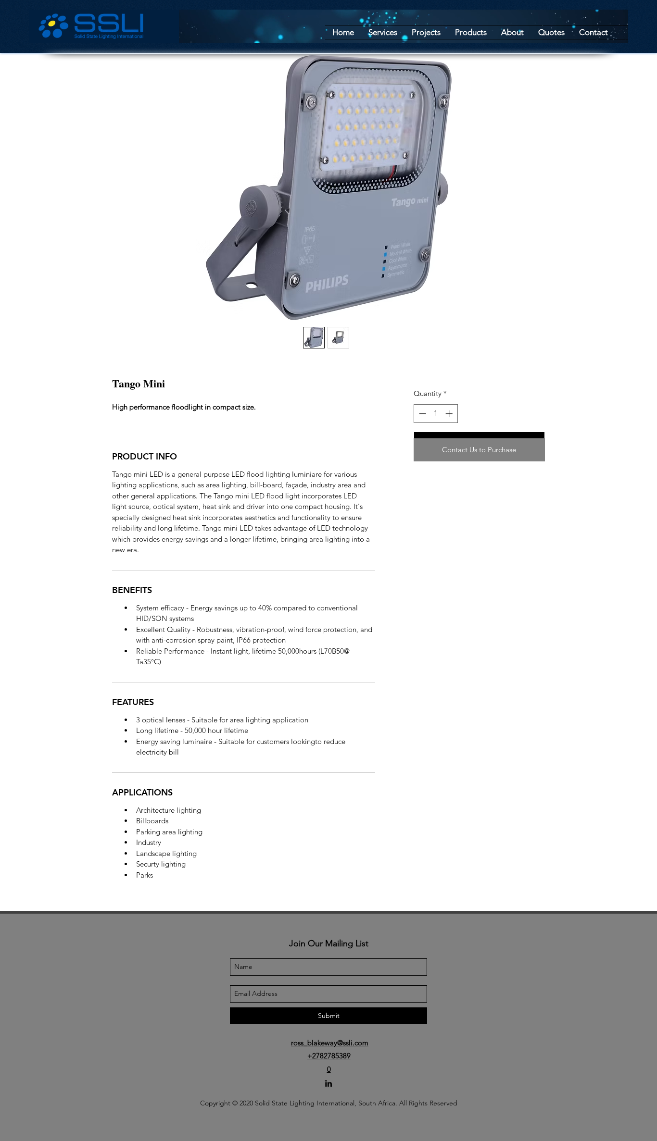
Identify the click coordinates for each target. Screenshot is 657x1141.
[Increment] (449, 413)
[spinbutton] (435, 413)
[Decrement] (421, 413)
